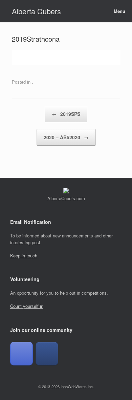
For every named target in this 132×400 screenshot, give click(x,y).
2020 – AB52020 (66, 137)
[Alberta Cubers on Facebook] (47, 353)
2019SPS (66, 113)
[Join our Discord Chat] (21, 353)
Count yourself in (26, 306)
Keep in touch (23, 255)
